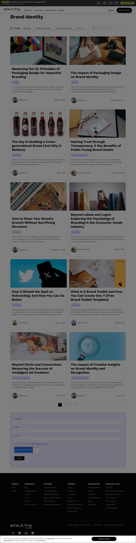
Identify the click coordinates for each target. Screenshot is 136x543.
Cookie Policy (51, 538)
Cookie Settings (8, 540)
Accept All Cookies (104, 539)
